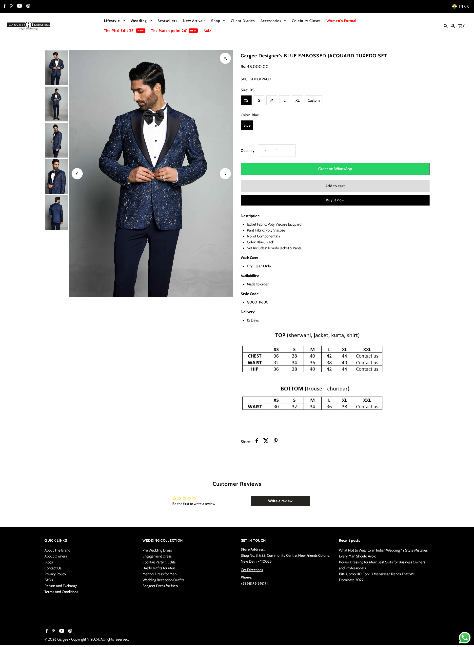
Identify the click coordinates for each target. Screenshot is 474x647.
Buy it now (335, 200)
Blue (247, 125)
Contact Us (52, 568)
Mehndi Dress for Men (159, 574)
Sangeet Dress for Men (160, 586)
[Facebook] (4, 6)
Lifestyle (112, 21)
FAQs (48, 580)
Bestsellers (167, 21)
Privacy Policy (55, 574)
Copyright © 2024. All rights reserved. (100, 639)
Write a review (280, 501)
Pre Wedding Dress (157, 550)
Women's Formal (341, 21)
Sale (208, 31)
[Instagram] (27, 6)
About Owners (55, 556)
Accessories (270, 21)
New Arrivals (194, 21)
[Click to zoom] (225, 58)
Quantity (248, 150)
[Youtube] (19, 6)
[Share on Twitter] (266, 441)
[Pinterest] (11, 6)
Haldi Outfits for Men (158, 568)
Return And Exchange (61, 586)
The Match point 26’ (169, 30)
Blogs (48, 562)
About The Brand (57, 550)
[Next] (225, 173)
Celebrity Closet (306, 21)
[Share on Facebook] (257, 441)
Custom (314, 100)
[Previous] (77, 173)
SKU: (244, 79)
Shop (215, 21)
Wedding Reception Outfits (163, 580)
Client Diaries (243, 21)
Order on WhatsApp (335, 168)
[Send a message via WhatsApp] (465, 638)
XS (246, 100)
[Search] (445, 25)
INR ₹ (464, 6)
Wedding (139, 21)
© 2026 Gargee (56, 639)
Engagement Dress (157, 556)
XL (298, 100)
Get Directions (252, 570)
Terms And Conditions (61, 592)
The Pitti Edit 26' (119, 30)
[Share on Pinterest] (276, 441)
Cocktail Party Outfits (159, 562)
